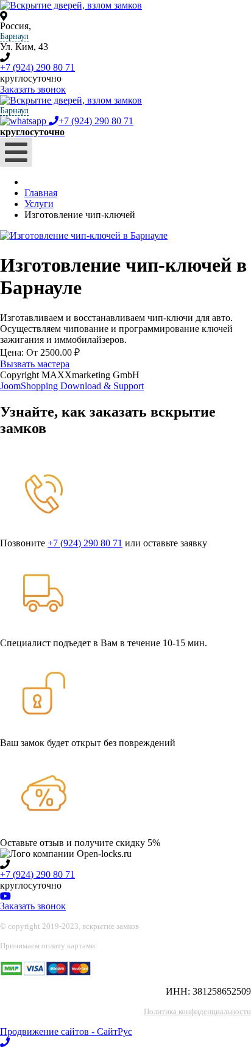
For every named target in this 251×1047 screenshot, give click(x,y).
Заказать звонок (33, 89)
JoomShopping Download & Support (72, 386)
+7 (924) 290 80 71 (37, 67)
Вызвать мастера (34, 364)
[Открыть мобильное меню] (16, 152)
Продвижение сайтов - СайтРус (66, 1031)
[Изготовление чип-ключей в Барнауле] (84, 235)
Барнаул (14, 36)
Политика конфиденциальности (197, 1011)
